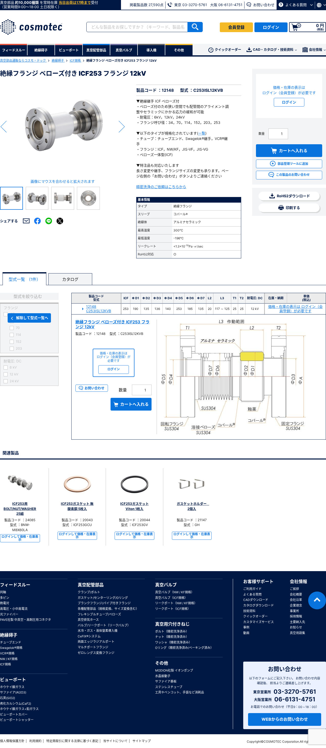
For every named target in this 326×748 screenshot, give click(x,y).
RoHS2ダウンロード (293, 196)
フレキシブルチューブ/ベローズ (99, 614)
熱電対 (4, 603)
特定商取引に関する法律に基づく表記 (72, 741)
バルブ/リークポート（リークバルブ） (104, 625)
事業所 (294, 611)
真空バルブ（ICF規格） (171, 598)
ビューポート (13, 679)
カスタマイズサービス (258, 622)
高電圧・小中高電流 (14, 609)
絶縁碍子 (58, 60)
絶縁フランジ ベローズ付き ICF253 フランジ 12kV (112, 324)
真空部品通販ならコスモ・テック (23, 60)
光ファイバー (9, 614)
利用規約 (35, 741)
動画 (246, 633)
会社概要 (296, 594)
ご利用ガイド (252, 589)
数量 (262, 134)
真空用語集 (297, 633)
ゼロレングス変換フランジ (96, 653)
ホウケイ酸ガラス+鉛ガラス (19, 709)
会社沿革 (296, 600)
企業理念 (296, 605)
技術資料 (249, 611)
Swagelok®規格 (11, 648)
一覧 (201, 133)
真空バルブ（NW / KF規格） (174, 592)
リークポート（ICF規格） (173, 609)
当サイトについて (115, 741)
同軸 (3, 592)
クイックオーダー (228, 49)
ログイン (271, 27)
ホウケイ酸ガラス (12, 687)
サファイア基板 (165, 681)
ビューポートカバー (14, 714)
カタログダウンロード (258, 605)
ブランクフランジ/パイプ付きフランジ (104, 603)
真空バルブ (166, 584)
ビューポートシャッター (17, 720)
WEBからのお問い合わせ (285, 719)
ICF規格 (76, 60)
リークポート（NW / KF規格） (176, 603)
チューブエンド (10, 642)
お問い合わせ (263, 5)
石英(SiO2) (7, 698)
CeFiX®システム (89, 636)
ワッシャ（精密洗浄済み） (173, 642)
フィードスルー (15, 584)
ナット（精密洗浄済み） (172, 637)
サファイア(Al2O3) (13, 692)
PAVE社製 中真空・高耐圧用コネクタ (25, 620)
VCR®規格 (7, 653)
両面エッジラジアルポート (96, 642)
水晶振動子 (162, 676)
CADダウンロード (255, 600)
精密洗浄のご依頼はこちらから (161, 187)
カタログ (70, 279)
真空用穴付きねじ (172, 624)
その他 (161, 663)
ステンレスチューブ (168, 687)
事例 (246, 627)
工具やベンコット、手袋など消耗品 (179, 692)
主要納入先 (297, 622)
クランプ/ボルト (89, 592)
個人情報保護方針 (12, 741)
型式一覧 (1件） (24, 279)
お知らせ (296, 627)
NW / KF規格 (9, 659)
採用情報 (296, 616)
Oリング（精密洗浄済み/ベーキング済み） (184, 648)
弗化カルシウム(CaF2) (15, 703)
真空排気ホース (88, 620)
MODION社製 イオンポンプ (174, 670)
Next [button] (122, 127)
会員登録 (236, 27)
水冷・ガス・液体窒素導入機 (97, 631)
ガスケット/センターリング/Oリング (103, 598)
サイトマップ (141, 741)
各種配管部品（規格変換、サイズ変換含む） (108, 609)
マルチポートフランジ (93, 647)
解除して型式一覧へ (32, 318)
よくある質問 (296, 5)
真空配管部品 (91, 584)
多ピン (4, 598)
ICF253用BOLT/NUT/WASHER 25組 (20, 509)
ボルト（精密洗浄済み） (172, 631)
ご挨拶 (294, 589)
